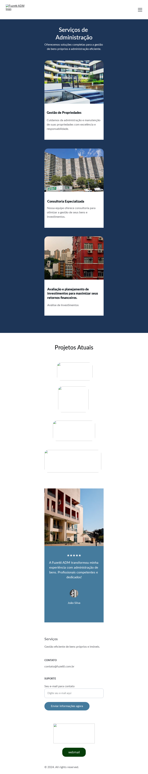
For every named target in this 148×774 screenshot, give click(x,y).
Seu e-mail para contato (59, 686)
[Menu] (140, 9)
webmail (74, 752)
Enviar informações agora (67, 706)
